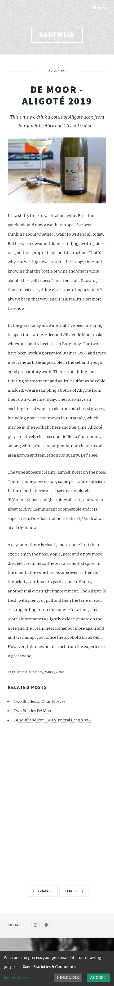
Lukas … (45, 891)
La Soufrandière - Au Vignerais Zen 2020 (52, 720)
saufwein (57, 34)
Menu (102, 8)
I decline (68, 977)
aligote (22, 672)
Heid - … (71, 891)
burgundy (36, 672)
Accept (98, 977)
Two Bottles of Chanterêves (39, 701)
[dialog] (57, 968)
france (49, 672)
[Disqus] (57, 799)
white (60, 672)
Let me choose (17, 977)
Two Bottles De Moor (33, 710)
